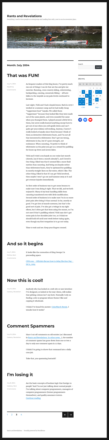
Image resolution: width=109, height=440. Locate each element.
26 (80, 103)
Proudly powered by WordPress (34, 431)
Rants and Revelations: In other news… (44, 337)
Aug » (97, 107)
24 (97, 100)
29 (90, 103)
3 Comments (11, 258)
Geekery (10, 292)
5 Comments (11, 90)
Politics (9, 255)
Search (80, 64)
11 (100, 92)
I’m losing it (20, 374)
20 (83, 100)
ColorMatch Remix (59, 307)
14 (87, 96)
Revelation (17, 292)
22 (90, 100)
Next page (70, 417)
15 (90, 96)
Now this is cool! (25, 280)
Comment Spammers (30, 326)
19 (80, 100)
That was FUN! (23, 75)
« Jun (83, 107)
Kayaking (10, 87)
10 (97, 92)
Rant (14, 255)
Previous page (65, 417)
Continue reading (33, 398)
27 (83, 103)
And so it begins (25, 243)
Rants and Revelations (24, 16)
